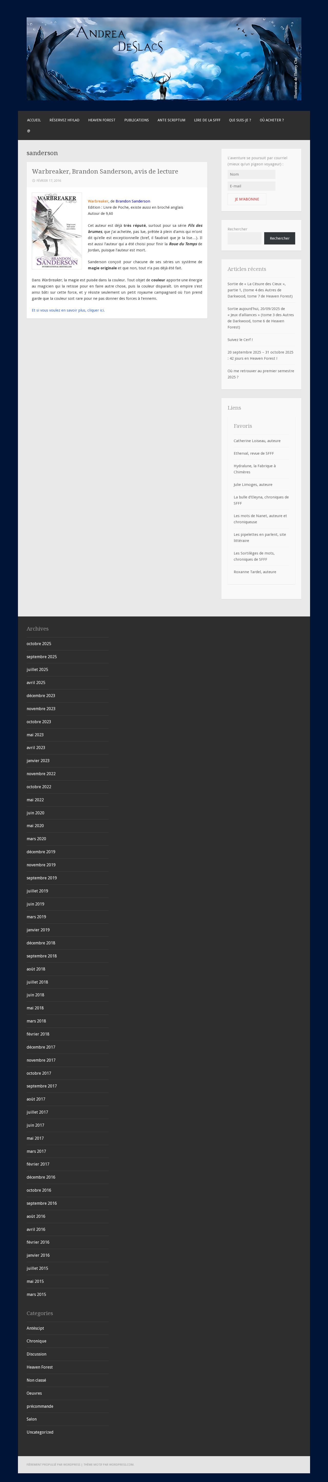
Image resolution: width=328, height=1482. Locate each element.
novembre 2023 (41, 708)
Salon (32, 1419)
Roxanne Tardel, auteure (255, 572)
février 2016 (38, 1242)
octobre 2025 (39, 643)
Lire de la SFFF (207, 120)
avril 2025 (36, 682)
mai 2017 (35, 1138)
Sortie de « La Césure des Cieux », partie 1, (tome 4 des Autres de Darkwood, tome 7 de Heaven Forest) (260, 290)
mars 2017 (36, 1151)
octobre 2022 (39, 786)
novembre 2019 (41, 864)
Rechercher (237, 229)
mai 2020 (35, 825)
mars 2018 (36, 1021)
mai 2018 (35, 1008)
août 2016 (36, 1216)
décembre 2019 (41, 851)
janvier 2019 (38, 929)
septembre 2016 (42, 1203)
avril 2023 (36, 747)
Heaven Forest (102, 120)
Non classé (36, 1380)
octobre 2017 (39, 1073)
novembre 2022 (41, 773)
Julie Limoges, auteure (253, 484)
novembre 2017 (41, 1060)
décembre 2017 (41, 1047)
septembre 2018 (42, 956)
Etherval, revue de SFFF (254, 453)
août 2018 (36, 969)
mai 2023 (35, 734)
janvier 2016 (38, 1255)
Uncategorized (40, 1432)
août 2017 (36, 1099)
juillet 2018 (37, 982)
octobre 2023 (39, 721)
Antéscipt (35, 1328)
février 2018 (38, 1034)
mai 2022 (35, 799)
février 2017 (38, 1164)
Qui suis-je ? (240, 120)
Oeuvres (34, 1393)
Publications (136, 120)
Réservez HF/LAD (64, 120)
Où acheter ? (272, 120)
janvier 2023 (38, 760)
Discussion (36, 1354)
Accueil (34, 120)
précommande (40, 1406)
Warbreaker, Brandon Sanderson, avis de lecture (105, 171)
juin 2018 (35, 995)
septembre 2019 (42, 878)
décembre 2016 (41, 1177)
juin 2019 (35, 904)
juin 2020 (35, 813)
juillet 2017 (37, 1112)
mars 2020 (36, 838)
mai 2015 (35, 1281)
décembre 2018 (41, 943)
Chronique (36, 1341)
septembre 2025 (42, 656)
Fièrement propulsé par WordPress (53, 1464)
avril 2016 (36, 1229)
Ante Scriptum (171, 120)
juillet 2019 (37, 891)
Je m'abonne (247, 199)
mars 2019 (36, 916)
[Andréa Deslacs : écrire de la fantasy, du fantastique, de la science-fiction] (164, 99)
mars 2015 (36, 1294)
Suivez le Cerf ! (240, 339)
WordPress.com (121, 1464)
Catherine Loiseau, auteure (257, 441)
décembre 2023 (41, 695)
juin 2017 (35, 1125)
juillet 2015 (37, 1268)
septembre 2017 (42, 1086)
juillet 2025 (37, 669)
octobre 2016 (39, 1190)
